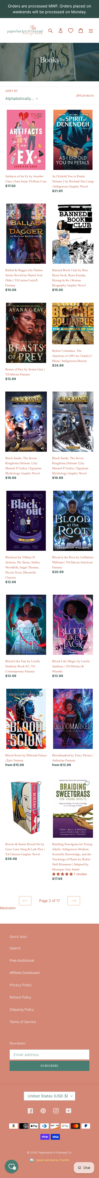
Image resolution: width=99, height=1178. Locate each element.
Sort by (11, 91)
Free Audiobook (22, 960)
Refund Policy (20, 997)
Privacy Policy (21, 985)
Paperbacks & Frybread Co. (55, 1152)
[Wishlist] (71, 30)
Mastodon (8, 908)
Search (15, 948)
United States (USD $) (48, 1096)
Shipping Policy (22, 1009)
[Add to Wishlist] (39, 115)
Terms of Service (23, 1022)
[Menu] (91, 30)
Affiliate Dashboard (25, 973)
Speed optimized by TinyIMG (52, 1160)
